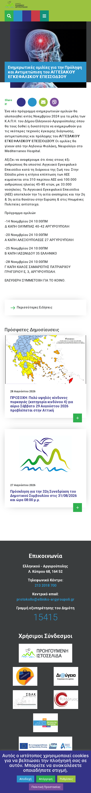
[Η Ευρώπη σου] (25, 676)
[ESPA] (45, 746)
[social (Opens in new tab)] (17, 15)
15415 (45, 617)
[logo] (24, 5)
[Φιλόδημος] (66, 699)
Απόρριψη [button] (46, 779)
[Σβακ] (25, 699)
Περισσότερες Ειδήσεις (34, 307)
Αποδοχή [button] (25, 779)
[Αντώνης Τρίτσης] (45, 722)
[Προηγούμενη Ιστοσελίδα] (45, 653)
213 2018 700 (45, 585)
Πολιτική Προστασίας (46, 787)
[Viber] (53, 102)
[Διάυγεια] (66, 676)
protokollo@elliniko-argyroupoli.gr (45, 599)
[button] (44, 15)
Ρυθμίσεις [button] (66, 779)
